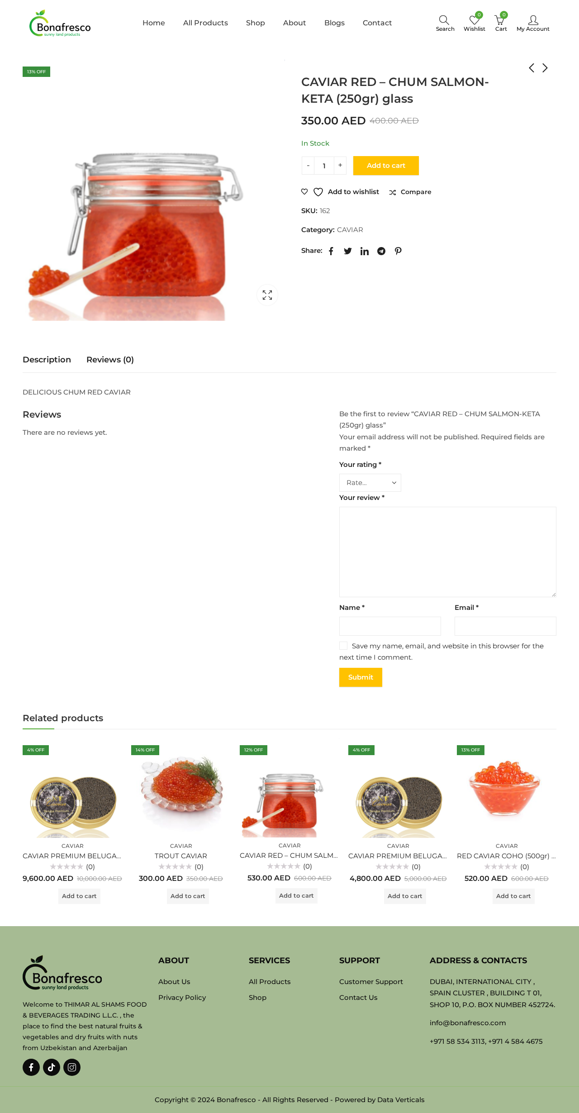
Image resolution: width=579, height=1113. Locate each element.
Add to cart (386, 165)
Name (352, 607)
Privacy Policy (182, 997)
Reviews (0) (110, 360)
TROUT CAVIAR (181, 855)
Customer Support (371, 981)
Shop (333, 64)
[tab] (47, 360)
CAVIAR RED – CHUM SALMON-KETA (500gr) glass (325, 855)
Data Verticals (401, 1099)
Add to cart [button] (79, 895)
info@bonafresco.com (468, 1022)
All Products (270, 981)
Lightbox (267, 295)
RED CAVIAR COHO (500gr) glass (512, 855)
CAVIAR (358, 64)
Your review (361, 497)
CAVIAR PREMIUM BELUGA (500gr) (408, 855)
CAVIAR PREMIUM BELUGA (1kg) (78, 855)
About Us (174, 981)
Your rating (360, 464)
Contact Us (358, 997)
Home (309, 64)
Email (467, 607)
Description (47, 360)
